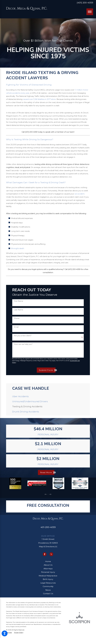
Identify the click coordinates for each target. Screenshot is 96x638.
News (48, 590)
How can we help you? (23, 344)
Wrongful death (17, 248)
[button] (4, 633)
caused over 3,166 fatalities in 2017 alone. (39, 99)
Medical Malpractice (48, 576)
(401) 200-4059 (85, 3)
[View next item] (50, 494)
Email (16, 327)
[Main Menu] (89, 11)
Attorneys (48, 568)
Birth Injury (48, 579)
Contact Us (48, 593)
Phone (16, 318)
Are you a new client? (22, 336)
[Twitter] (51, 554)
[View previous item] (46, 494)
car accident (79, 194)
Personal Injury (48, 572)
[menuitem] (48, 396)
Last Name (18, 310)
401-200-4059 (48, 527)
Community (48, 586)
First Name (18, 301)
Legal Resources (48, 583)
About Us (48, 565)
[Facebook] (44, 554)
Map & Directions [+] (48, 546)
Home (48, 561)
